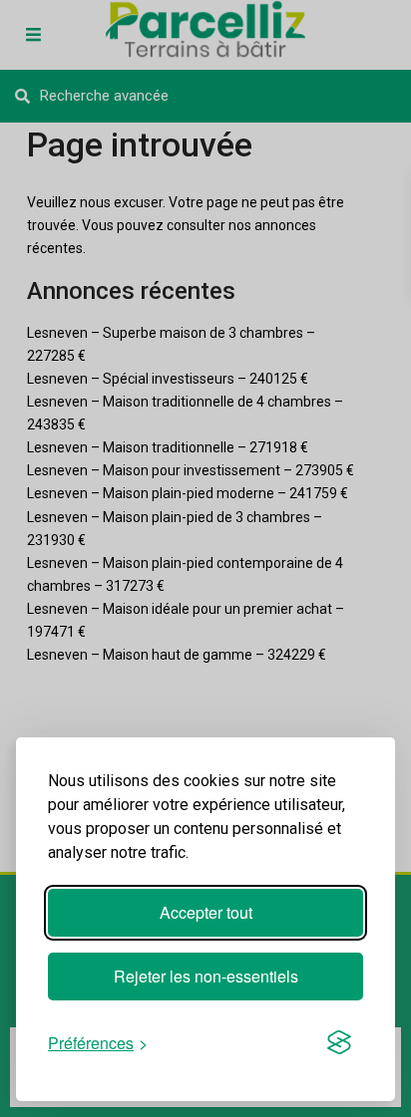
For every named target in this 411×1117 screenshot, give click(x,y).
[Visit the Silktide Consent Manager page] (339, 1042)
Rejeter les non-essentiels (206, 976)
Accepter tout (206, 912)
